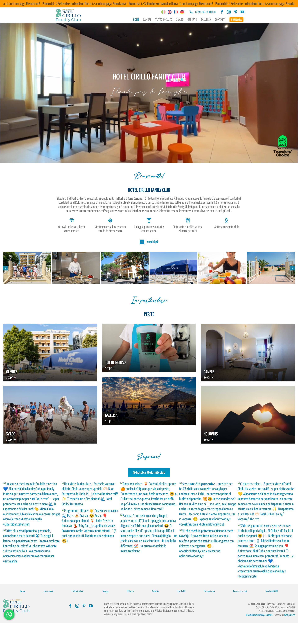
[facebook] (222, 12)
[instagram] (229, 12)
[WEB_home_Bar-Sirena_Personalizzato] (173, 253)
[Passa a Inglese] (170, 12)
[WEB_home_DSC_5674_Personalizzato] (271, 253)
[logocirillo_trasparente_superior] (68, 11)
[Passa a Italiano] (163, 12)
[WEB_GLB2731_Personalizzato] (222, 253)
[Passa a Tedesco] (182, 12)
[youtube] (242, 12)
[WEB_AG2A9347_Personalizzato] (27, 253)
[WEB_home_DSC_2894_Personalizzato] (125, 253)
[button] (149, 242)
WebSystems (289, 615)
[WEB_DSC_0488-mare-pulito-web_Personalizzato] (76, 253)
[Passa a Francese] (176, 12)
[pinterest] (235, 12)
